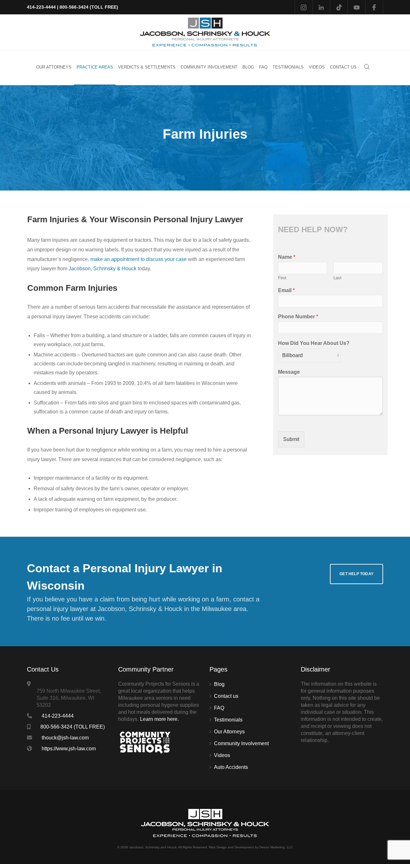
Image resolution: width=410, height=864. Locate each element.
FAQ (219, 708)
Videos (222, 755)
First (282, 277)
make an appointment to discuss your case (138, 259)
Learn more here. (159, 719)
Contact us (226, 696)
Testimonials (228, 719)
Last (337, 277)
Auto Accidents (231, 767)
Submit (291, 439)
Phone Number (298, 316)
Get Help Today (356, 574)
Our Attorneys (229, 731)
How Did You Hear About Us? (313, 343)
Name (286, 257)
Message (289, 372)
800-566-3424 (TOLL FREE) (89, 7)
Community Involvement (241, 743)
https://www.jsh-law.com (69, 748)
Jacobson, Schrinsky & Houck (102, 268)
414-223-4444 (41, 7)
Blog (219, 684)
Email (286, 290)
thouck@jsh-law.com (65, 737)
